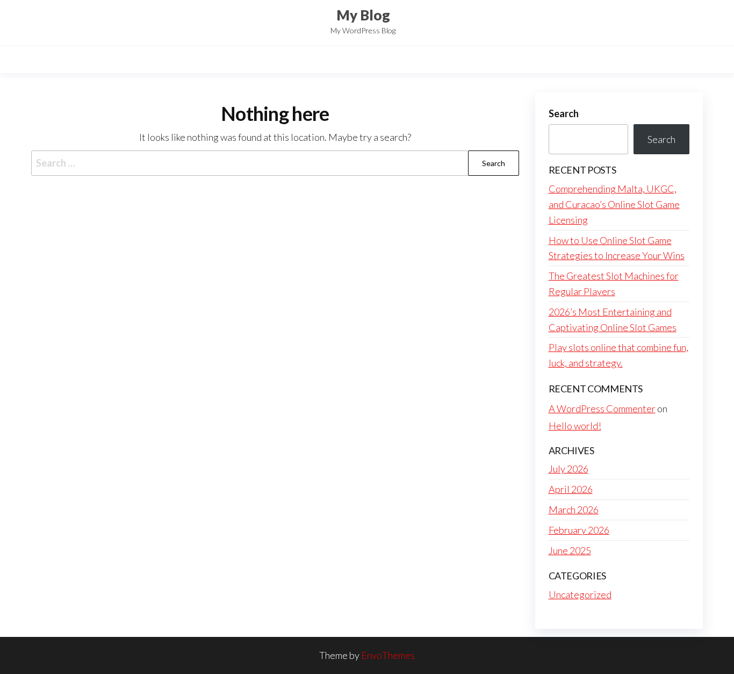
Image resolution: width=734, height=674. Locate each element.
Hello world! (575, 426)
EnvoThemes (388, 655)
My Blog (363, 15)
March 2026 (574, 509)
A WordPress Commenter (602, 408)
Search (564, 113)
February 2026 (579, 530)
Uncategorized (580, 594)
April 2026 (571, 489)
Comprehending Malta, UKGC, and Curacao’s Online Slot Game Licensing (614, 204)
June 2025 (570, 550)
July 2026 (568, 469)
